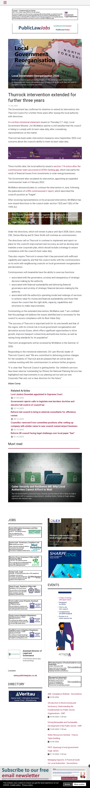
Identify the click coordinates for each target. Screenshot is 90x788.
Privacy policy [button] (27, 785)
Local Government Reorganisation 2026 (23, 40)
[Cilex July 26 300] (65, 532)
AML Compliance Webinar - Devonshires (65, 694)
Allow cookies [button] (79, 784)
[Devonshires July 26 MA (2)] (64, 681)
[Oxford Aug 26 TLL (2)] (25, 605)
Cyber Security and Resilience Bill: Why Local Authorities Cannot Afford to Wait (38, 454)
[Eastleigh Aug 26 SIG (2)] (25, 532)
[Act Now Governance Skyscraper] (65, 625)
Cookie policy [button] (15, 785)
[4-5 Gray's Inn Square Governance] (45, 153)
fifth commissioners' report (40, 191)
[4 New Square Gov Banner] (45, 218)
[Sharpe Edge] (64, 564)
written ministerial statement (26, 122)
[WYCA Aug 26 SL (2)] (25, 547)
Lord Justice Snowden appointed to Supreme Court (36, 394)
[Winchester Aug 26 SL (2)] (25, 576)
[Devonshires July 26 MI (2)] (64, 667)
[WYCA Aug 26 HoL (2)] (25, 590)
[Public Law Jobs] (45, 29)
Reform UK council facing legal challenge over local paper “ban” (43, 433)
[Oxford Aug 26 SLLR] (25, 619)
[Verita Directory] (25, 696)
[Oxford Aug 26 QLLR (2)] (25, 634)
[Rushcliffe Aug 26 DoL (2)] (25, 561)
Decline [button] (67, 784)
